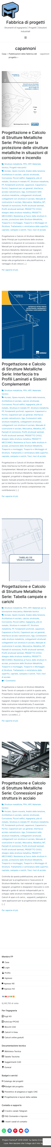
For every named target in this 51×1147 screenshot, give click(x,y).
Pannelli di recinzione (11, 205)
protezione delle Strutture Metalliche (25, 219)
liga (23, 192)
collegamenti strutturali (30, 195)
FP (3, 185)
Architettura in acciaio (12, 174)
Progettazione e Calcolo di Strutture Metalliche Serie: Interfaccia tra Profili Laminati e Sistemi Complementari (24, 374)
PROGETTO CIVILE (33, 209)
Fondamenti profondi (14, 185)
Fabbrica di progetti (25, 22)
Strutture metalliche (13, 164)
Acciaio (7, 171)
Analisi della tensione (35, 171)
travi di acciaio (39, 230)
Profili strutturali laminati (33, 205)
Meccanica (27, 202)
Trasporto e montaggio (12, 223)
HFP (29, 164)
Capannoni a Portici (11, 632)
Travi (29, 230)
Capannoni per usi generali (21, 188)
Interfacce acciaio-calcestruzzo (16, 635)
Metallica (37, 202)
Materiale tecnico (31, 611)
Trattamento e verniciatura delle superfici (29, 226)
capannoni (29, 185)
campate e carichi (18, 230)
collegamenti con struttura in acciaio (18, 199)
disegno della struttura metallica (16, 212)
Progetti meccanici (17, 167)
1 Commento (10, 680)
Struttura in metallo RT (19, 181)
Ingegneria (30, 178)
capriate (5, 230)
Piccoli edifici (19, 178)
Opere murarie (18, 171)
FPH (25, 164)
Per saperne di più (10, 270)
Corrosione (7, 178)
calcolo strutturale (31, 174)
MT (43, 202)
